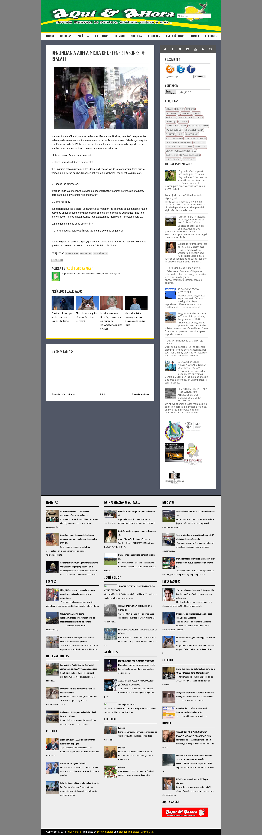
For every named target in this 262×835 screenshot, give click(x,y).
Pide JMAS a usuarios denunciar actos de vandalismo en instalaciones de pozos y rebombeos (77, 594)
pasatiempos (189, 159)
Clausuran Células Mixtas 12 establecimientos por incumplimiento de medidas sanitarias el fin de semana (77, 618)
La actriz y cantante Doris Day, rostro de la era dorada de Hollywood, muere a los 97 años (111, 321)
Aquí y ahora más (79, 268)
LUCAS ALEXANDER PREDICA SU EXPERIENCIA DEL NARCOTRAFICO (192, 364)
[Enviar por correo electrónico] (52, 260)
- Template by (97, 831)
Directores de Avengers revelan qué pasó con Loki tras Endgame (62, 317)
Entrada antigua (140, 394)
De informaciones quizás (178, 142)
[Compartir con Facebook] (61, 260)
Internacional (185, 117)
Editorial (183, 121)
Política (83, 36)
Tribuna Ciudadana (193, 130)
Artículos (101, 36)
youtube (195, 49)
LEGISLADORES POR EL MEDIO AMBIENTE (136, 661)
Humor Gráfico (173, 159)
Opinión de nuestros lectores (181, 151)
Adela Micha (72, 253)
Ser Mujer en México (127, 704)
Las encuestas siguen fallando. (73, 763)
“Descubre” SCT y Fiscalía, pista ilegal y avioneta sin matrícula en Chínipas (192, 219)
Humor (194, 36)
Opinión (119, 36)
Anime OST (147, 831)
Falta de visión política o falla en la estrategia (79, 783)
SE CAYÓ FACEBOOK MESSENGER (188, 291)
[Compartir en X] (58, 260)
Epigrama (170, 134)
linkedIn (187, 49)
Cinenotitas (200, 146)
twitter (165, 49)
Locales (169, 109)
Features (211, 36)
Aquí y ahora (74, 831)
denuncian (85, 253)
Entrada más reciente (63, 394)
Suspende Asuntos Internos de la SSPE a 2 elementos (192, 245)
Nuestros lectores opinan (179, 146)
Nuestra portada (174, 138)
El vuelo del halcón (190, 155)
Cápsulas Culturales (176, 126)
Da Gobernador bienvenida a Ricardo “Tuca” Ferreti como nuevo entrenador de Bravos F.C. (195, 563)
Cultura (136, 36)
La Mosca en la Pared (198, 126)
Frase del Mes (191, 134)
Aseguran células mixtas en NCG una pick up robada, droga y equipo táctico (192, 316)
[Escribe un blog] (55, 260)
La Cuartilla (199, 142)
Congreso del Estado (195, 138)
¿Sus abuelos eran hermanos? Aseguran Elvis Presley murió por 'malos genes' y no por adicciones (195, 594)
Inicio (50, 36)
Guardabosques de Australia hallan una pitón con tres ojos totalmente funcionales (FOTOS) (78, 539)
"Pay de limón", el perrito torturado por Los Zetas (191, 173)
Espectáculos (175, 36)
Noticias (66, 36)
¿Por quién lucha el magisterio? (184, 268)
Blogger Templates (129, 831)
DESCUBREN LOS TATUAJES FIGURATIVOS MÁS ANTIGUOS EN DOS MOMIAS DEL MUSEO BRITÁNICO (192, 395)
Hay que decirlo (173, 130)
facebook (172, 49)
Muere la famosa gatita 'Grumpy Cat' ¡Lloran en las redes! (87, 317)
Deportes (154, 36)
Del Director (172, 155)
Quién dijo (171, 121)
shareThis (203, 49)
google (180, 49)
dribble (210, 49)
